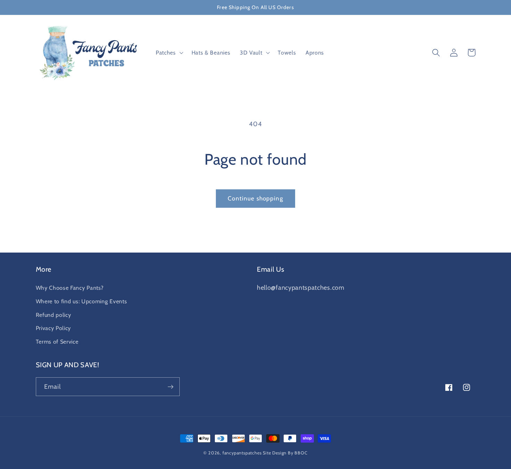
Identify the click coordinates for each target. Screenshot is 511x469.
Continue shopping (255, 198)
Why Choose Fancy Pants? (70, 287)
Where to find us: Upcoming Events (81, 301)
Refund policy (53, 314)
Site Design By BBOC (285, 452)
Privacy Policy (53, 327)
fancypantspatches (242, 452)
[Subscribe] (170, 386)
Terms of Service (57, 341)
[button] (169, 52)
